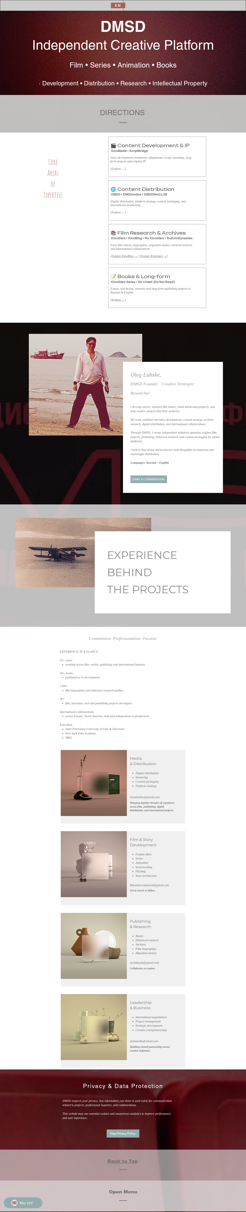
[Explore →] (118, 299)
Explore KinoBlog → (124, 256)
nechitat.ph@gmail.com (144, 962)
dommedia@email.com (144, 1041)
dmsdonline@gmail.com (145, 797)
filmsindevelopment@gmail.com (149, 885)
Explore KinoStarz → (153, 256)
